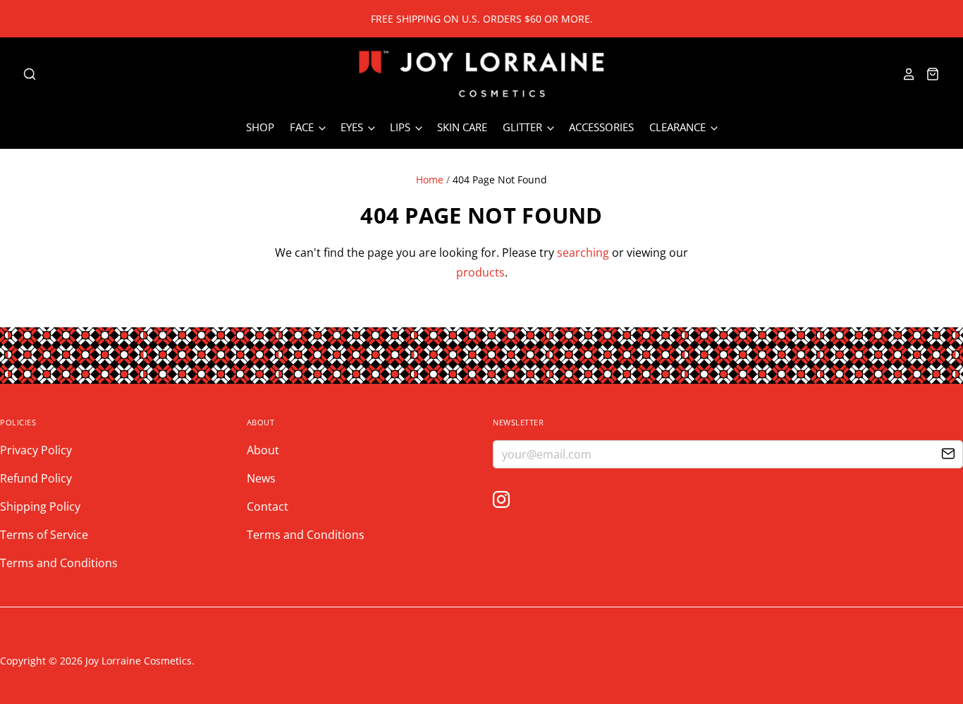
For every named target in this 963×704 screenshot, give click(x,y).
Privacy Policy (36, 450)
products (480, 272)
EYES (353, 127)
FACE (303, 127)
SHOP (260, 127)
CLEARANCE (679, 127)
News (261, 478)
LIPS (401, 127)
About (263, 450)
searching (583, 252)
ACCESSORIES (601, 127)
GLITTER (524, 127)
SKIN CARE (462, 127)
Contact (267, 506)
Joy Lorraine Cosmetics (138, 660)
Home (429, 179)
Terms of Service (44, 534)
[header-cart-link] (928, 74)
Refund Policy (36, 478)
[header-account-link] (904, 74)
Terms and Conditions (59, 563)
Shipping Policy (40, 506)
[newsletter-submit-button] (948, 455)
